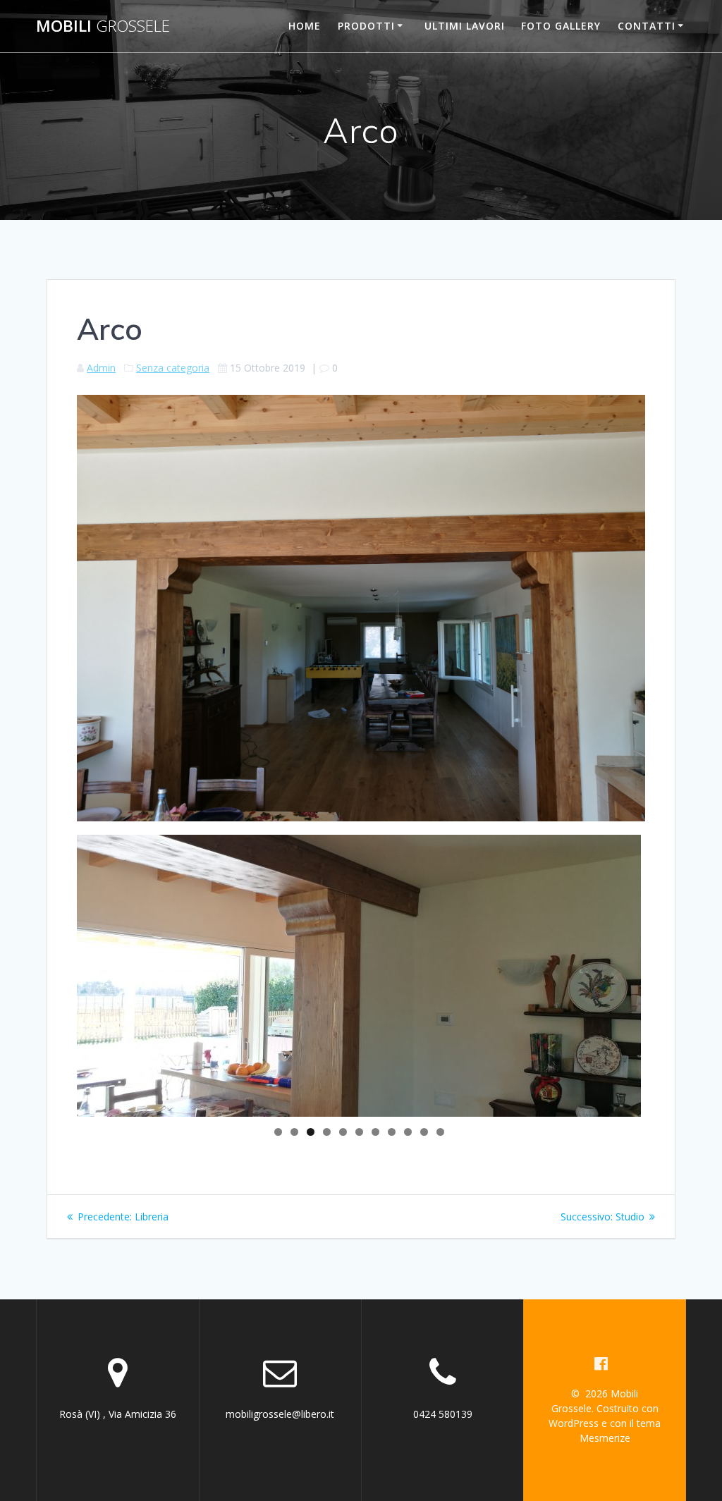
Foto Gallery (561, 25)
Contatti (646, 25)
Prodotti (366, 25)
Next (665, 972)
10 (424, 1132)
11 (440, 1132)
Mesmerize (605, 1438)
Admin (101, 367)
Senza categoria (172, 367)
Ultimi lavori (464, 25)
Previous (52, 972)
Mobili (103, 26)
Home (304, 25)
